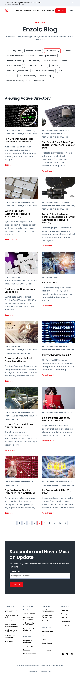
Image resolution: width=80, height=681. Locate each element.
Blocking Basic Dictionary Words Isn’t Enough (56, 419)
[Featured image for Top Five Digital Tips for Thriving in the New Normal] (21, 467)
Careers (64, 618)
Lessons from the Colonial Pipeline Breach (19, 425)
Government (28, 646)
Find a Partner (47, 621)
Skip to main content (3, 4)
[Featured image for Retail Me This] (58, 263)
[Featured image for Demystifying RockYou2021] (58, 332)
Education (27, 650)
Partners (36, 11)
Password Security (28, 76)
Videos (44, 647)
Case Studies (47, 643)
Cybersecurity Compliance (28, 624)
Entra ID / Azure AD (13, 66)
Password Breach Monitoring (11, 636)
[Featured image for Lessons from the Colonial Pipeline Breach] (21, 398)
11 (49, 523)
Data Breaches (50, 61)
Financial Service (29, 654)
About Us (64, 610)
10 (45, 523)
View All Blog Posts (14, 51)
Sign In (71, 11)
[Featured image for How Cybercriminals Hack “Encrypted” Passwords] (21, 116)
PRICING (9, 641)
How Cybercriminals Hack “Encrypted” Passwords (19, 140)
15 (60, 523)
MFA (60, 71)
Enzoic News (31, 66)
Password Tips (46, 76)
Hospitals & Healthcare (27, 641)
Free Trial (61, 11)
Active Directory (52, 51)
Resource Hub (47, 631)
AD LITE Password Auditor (11, 616)
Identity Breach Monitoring (43, 71)
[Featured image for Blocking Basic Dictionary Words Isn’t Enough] (58, 398)
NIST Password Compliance (28, 618)
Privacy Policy (33, 672)
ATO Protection (29, 614)
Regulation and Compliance (18, 81)
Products (19, 11)
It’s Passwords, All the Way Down (57, 491)
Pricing (43, 11)
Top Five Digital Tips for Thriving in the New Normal (20, 491)
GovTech (54, 66)
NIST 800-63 (11, 76)
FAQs (44, 639)
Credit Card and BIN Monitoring (11, 631)
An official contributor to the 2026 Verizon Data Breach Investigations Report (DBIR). (23, 3)
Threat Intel (39, 81)
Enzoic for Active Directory (11, 610)
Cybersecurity (34, 61)
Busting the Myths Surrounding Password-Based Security (18, 213)
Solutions (27, 11)
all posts (67, 51)
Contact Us (65, 625)
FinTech (43, 66)
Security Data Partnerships (47, 616)
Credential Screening (15, 61)
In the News (46, 651)
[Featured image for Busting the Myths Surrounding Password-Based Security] (21, 188)
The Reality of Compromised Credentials (20, 290)
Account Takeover (33, 51)
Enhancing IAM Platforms (28, 629)
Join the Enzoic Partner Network (48, 610)
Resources (50, 11)
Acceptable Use (45, 672)
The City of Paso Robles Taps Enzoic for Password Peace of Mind (58, 145)
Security (64, 614)
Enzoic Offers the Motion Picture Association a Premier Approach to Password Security (58, 218)
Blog (44, 635)
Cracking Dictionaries (47, 56)
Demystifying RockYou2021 (56, 355)
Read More (10, 165)
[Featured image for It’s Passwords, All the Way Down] (58, 467)
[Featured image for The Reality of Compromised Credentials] (21, 263)
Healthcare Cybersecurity (17, 71)
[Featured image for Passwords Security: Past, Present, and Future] (21, 332)
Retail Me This (49, 282)
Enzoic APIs (9, 621)
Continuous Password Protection (20, 56)
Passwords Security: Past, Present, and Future (19, 359)
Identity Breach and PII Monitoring (11, 625)
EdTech (64, 61)
